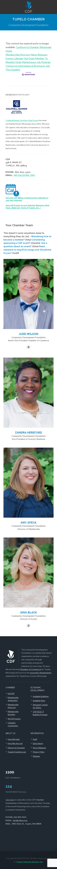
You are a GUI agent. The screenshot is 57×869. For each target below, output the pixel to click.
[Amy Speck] (28, 483)
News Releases (39, 54)
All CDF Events (14, 719)
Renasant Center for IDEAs (40, 706)
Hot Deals (29, 58)
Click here (10, 800)
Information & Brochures (31, 65)
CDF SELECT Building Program (40, 713)
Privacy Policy (39, 752)
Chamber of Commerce (30, 669)
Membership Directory (18, 54)
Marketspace (29, 62)
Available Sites (39, 700)
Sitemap (36, 756)
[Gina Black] (28, 572)
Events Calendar (14, 58)
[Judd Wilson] (28, 294)
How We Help (14, 739)
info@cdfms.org (24, 175)
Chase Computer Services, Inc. (29, 862)
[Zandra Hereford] (28, 393)
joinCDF (11, 693)
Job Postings (43, 62)
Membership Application (13, 699)
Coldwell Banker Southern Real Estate (22, 120)
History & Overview (16, 748)
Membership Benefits (13, 713)
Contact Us (12, 65)
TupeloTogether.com (17, 752)
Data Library (38, 743)
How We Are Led (15, 743)
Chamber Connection (13, 724)
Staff (35, 739)
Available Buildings (41, 696)
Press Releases (39, 748)
